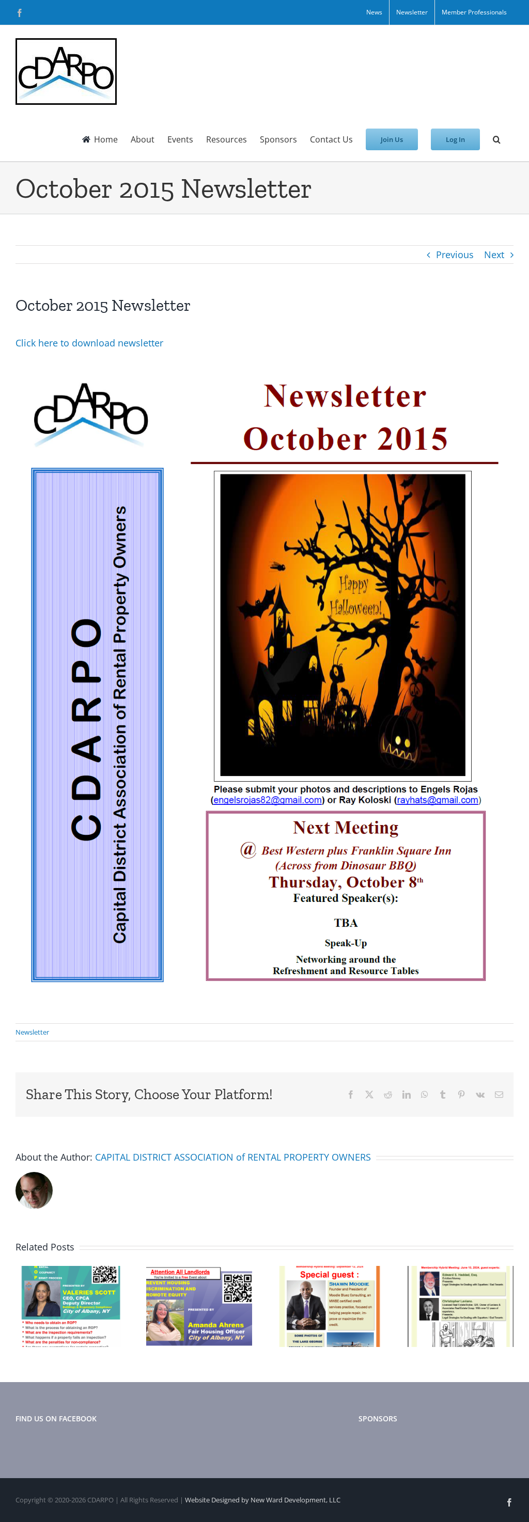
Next (494, 254)
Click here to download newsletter (89, 343)
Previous (455, 254)
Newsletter (32, 1032)
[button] (497, 139)
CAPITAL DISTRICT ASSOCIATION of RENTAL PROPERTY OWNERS (233, 1157)
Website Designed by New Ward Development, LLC (262, 1499)
